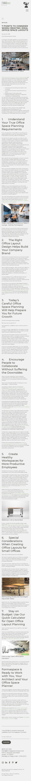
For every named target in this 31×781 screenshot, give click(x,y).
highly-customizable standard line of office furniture (14, 708)
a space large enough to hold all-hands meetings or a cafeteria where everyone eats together (15, 201)
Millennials (4, 421)
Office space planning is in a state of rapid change (14, 77)
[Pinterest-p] (13, 763)
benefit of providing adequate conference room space (14, 443)
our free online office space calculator (15, 638)
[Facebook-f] (9, 763)
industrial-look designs (23, 284)
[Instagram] (3, 763)
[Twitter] (16, 763)
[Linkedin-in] (6, 763)
